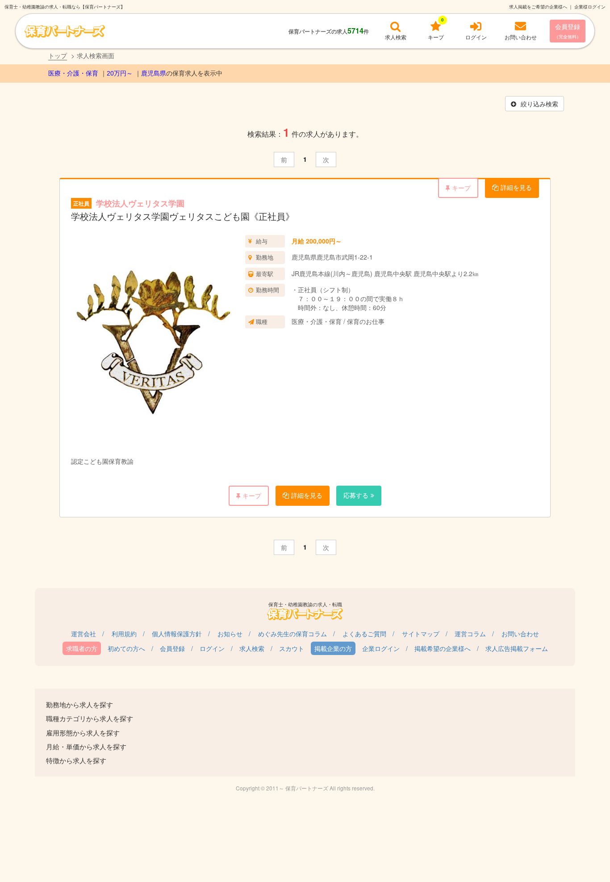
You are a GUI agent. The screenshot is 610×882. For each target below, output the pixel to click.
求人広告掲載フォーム (516, 648)
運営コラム (470, 633)
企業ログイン (381, 648)
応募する (355, 495)
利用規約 (124, 633)
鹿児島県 (153, 73)
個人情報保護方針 (177, 633)
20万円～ (120, 73)
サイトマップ (420, 633)
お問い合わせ (520, 633)
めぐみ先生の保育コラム (292, 633)
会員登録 (567, 31)
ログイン (212, 648)
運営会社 (83, 633)
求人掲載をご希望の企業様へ (538, 7)
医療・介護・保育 (73, 73)
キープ (461, 187)
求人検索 (251, 648)
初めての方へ (126, 648)
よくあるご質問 (364, 633)
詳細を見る (516, 187)
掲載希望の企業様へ (442, 648)
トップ (57, 55)
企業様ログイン (590, 7)
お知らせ (229, 633)
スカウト (291, 648)
